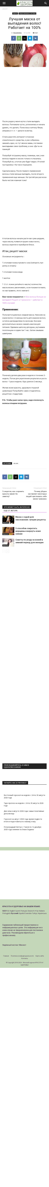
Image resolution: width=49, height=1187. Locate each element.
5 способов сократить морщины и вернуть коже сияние (28, 531)
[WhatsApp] (19, 38)
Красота (15, 13)
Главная (6, 956)
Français (24, 911)
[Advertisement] (24, 94)
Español (22, 913)
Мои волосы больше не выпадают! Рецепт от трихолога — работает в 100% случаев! (24, 300)
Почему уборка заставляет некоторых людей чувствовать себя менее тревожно (36, 495)
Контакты (24, 958)
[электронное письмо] (24, 38)
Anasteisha (17, 33)
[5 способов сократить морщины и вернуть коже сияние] (8, 531)
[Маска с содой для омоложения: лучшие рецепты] (8, 520)
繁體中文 (5, 911)
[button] (4, 3)
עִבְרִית (36, 911)
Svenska (28, 913)
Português (6, 913)
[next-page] (7, 551)
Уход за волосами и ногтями (27, 13)
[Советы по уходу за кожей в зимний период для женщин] (8, 542)
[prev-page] (3, 551)
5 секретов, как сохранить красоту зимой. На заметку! (13, 493)
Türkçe (34, 913)
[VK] (35, 38)
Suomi (17, 911)
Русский (14, 913)
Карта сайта (40, 956)
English (12, 911)
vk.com (16, 463)
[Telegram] (30, 38)
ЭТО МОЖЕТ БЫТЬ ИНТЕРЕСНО (17, 507)
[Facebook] (13, 38)
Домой (4, 9)
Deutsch (31, 911)
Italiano (42, 911)
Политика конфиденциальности (22, 956)
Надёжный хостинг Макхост (14, 945)
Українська (42, 913)
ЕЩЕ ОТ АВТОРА (10, 511)
